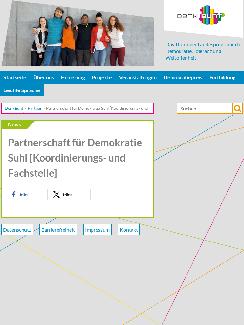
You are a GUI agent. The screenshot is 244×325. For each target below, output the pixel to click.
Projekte (102, 77)
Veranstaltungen (138, 77)
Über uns (43, 77)
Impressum (97, 230)
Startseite (14, 77)
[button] (28, 194)
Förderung (73, 77)
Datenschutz (17, 230)
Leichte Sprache (21, 90)
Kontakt (129, 230)
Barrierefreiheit (58, 230)
